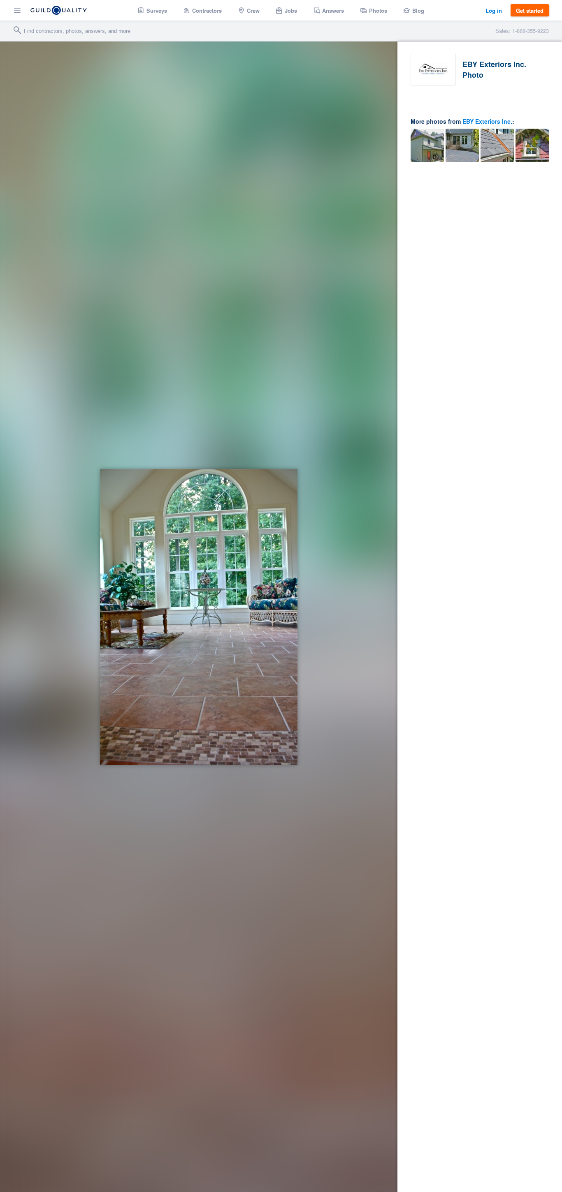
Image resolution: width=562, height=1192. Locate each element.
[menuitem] (152, 10)
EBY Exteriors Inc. (487, 121)
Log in (493, 10)
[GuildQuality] (58, 10)
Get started (529, 10)
